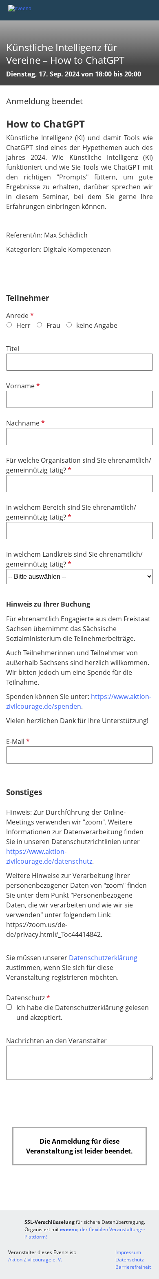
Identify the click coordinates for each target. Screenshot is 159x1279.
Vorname (22, 385)
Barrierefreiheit (133, 1266)
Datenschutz (27, 997)
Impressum (128, 1252)
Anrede (19, 315)
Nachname (24, 423)
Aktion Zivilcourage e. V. (35, 1259)
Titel (12, 348)
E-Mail (17, 741)
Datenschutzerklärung (103, 957)
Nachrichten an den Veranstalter (56, 1040)
